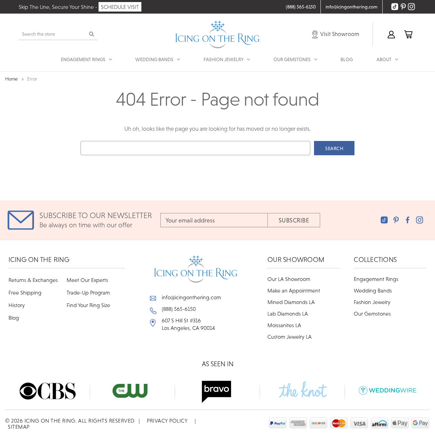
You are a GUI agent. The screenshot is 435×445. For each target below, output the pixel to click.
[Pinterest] (396, 220)
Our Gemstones (372, 313)
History (16, 305)
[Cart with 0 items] (407, 34)
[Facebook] (407, 220)
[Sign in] (390, 34)
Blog (347, 59)
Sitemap (19, 427)
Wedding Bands (373, 290)
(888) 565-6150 (179, 309)
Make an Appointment (293, 290)
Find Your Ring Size (88, 305)
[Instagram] (419, 220)
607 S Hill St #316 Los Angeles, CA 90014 (188, 324)
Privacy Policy (167, 420)
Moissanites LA (284, 325)
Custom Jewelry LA (289, 337)
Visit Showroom (339, 34)
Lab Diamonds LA (287, 313)
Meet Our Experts (87, 280)
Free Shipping (24, 292)
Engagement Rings (376, 279)
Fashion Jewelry (372, 302)
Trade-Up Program (88, 292)
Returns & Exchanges (33, 280)
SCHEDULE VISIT (120, 7)
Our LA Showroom (288, 279)
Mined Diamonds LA (291, 302)
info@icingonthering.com (191, 297)
